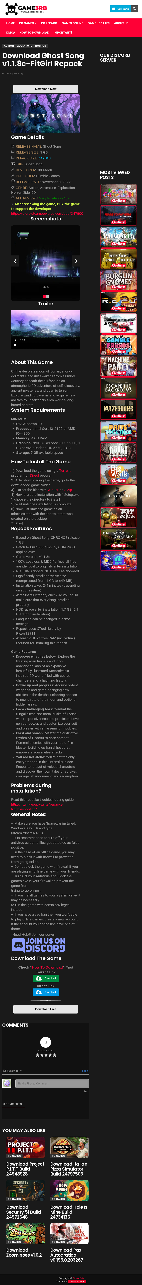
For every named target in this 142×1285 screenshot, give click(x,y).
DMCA (10, 32)
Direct (34, 475)
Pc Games (14, 1156)
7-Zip (68, 490)
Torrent (65, 471)
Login (85, 1070)
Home (10, 23)
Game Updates (98, 23)
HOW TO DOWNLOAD (34, 32)
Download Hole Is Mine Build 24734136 (68, 1212)
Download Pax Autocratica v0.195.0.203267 (66, 1255)
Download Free (45, 1009)
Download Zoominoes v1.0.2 (24, 1252)
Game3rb (78, 1278)
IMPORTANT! (63, 32)
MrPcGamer (77, 1281)
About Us (121, 23)
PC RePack (49, 23)
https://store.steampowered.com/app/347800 (47, 213)
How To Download (47, 967)
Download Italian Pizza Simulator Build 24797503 (68, 1169)
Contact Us (123, 8)
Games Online (72, 23)
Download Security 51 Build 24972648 (23, 1212)
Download (50, 978)
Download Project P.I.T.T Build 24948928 (25, 1169)
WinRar (53, 490)
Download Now (45, 88)
